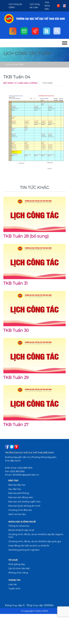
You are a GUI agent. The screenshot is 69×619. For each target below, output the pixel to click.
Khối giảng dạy (16, 564)
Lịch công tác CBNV (15, 64)
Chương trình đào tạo (20, 510)
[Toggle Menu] (64, 43)
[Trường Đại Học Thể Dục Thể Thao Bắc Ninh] (9, 18)
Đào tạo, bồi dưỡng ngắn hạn (24, 501)
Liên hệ (12, 584)
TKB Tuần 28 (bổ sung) (26, 236)
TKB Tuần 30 (16, 330)
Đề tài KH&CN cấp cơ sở (21, 530)
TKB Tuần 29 (15, 377)
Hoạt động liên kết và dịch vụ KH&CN (28, 545)
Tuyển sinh (14, 588)
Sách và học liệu (17, 514)
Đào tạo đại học (16, 484)
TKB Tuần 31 (15, 283)
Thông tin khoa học (18, 525)
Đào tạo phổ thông (18, 493)
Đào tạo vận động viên (20, 497)
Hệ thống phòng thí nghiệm (24, 549)
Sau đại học (14, 489)
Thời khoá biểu (47, 5)
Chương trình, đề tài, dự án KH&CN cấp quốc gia (34, 541)
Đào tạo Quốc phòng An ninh (24, 505)
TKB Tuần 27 (15, 424)
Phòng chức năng (18, 572)
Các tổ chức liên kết (19, 568)
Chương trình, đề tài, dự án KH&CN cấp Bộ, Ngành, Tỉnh (36, 535)
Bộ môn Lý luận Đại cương (20, 83)
